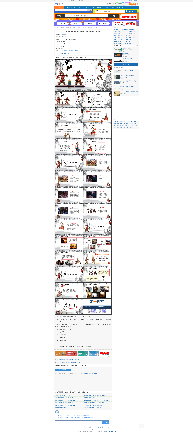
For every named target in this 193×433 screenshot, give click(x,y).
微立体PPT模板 (126, 41)
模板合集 (117, 7)
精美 (124, 127)
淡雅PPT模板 (117, 29)
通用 (129, 127)
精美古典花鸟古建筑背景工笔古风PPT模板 (65, 400)
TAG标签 (107, 427)
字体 (123, 7)
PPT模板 (67, 7)
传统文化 (61, 53)
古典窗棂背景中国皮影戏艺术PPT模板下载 (69, 359)
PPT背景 (86, 7)
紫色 (118, 123)
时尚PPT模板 (132, 31)
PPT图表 (98, 7)
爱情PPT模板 (117, 35)
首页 (59, 7)
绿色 (129, 121)
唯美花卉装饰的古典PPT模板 (127, 75)
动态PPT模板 (132, 39)
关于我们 (86, 427)
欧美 (121, 127)
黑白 (127, 123)
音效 (127, 7)
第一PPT (57, 27)
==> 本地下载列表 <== (63, 370)
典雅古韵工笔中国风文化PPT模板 (92, 397)
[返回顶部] (141, 426)
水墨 (118, 127)
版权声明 (91, 427)
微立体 (121, 125)
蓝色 (121, 121)
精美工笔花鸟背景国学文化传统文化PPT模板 (94, 402)
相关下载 (71, 50)
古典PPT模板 (69, 27)
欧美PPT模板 (132, 37)
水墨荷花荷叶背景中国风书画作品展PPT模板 (94, 395)
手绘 (129, 125)
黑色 (124, 121)
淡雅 (115, 121)
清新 (135, 123)
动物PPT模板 (124, 39)
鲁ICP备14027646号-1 (110, 431)
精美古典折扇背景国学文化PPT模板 (63, 407)
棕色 (121, 123)
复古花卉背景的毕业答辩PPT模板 (128, 81)
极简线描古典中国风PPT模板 (127, 86)
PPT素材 (92, 7)
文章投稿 (136, 1)
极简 (118, 125)
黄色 (135, 121)
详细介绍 (61, 50)
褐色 (132, 123)
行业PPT (73, 7)
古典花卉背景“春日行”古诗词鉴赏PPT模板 (65, 402)
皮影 (65, 53)
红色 (127, 121)
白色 (129, 123)
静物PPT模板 (117, 33)
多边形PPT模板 (117, 43)
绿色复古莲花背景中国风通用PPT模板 (93, 407)
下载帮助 (131, 1)
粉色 (115, 123)
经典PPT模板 (124, 35)
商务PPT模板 (132, 29)
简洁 (115, 125)
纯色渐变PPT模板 (127, 43)
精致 (127, 127)
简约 (115, 127)
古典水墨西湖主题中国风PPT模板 (63, 395)
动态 (132, 127)
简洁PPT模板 (124, 29)
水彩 (132, 125)
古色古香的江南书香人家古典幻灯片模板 (129, 92)
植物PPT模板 (117, 39)
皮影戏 (68, 53)
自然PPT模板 (117, 37)
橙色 (132, 121)
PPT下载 (105, 7)
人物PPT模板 (132, 33)
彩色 (118, 121)
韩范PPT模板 (124, 37)
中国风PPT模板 (117, 41)
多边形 (135, 125)
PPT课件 (111, 7)
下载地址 (66, 50)
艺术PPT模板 (117, 31)
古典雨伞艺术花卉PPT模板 (126, 70)
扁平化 (125, 125)
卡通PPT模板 (124, 31)
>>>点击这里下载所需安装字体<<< (90, 373)
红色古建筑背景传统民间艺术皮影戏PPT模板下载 (70, 362)
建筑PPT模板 (124, 33)
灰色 (124, 123)
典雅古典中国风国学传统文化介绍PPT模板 (65, 405)
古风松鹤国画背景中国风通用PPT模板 (93, 405)
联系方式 (96, 427)
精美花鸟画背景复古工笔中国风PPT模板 (64, 397)
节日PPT (80, 7)
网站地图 (102, 427)
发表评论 (76, 50)
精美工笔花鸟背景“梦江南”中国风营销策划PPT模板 (96, 400)
